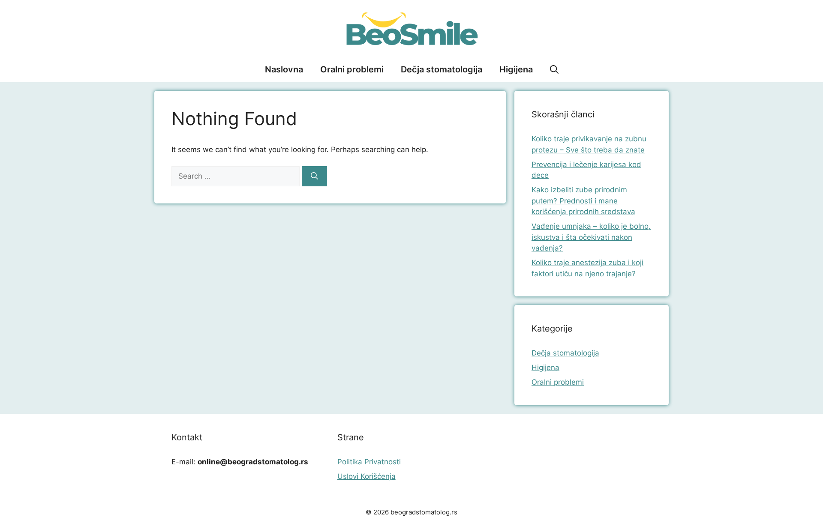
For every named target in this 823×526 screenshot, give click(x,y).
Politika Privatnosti (369, 461)
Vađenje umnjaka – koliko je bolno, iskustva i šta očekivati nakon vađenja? (591, 237)
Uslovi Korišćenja (366, 476)
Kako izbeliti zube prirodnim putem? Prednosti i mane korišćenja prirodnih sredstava (583, 200)
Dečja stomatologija (441, 69)
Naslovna (284, 69)
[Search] (314, 176)
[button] (554, 69)
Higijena (516, 69)
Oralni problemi (352, 69)
